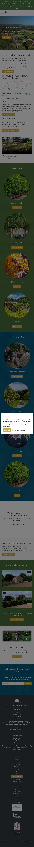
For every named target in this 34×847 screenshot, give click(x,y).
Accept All (7, 430)
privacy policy (6, 426)
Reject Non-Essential (18, 430)
